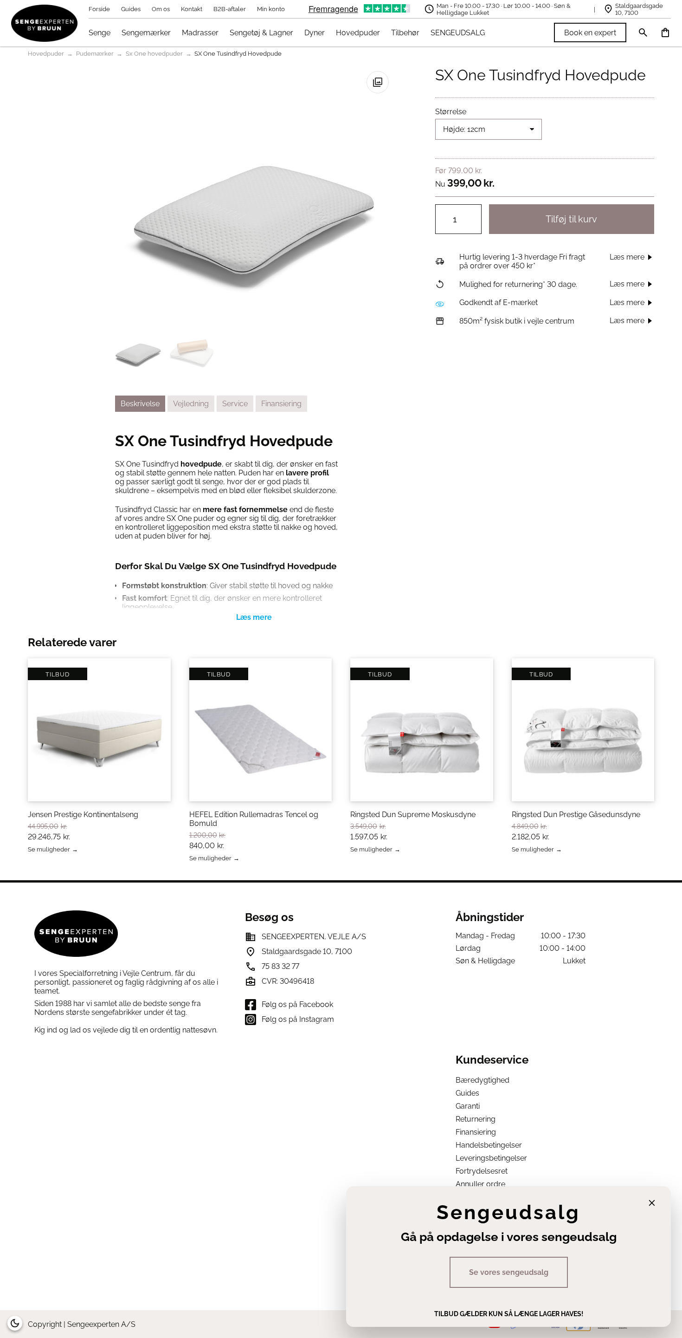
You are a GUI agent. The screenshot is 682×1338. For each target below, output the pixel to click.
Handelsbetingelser (489, 1145)
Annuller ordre (480, 1184)
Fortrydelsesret (482, 1171)
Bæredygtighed (482, 1080)
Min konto (271, 9)
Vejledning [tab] (191, 403)
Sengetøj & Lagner (261, 32)
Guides (131, 9)
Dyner (314, 32)
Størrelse (450, 111)
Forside (99, 9)
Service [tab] (235, 403)
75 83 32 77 (280, 966)
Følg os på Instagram (298, 1019)
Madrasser (200, 32)
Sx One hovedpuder (154, 53)
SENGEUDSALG (458, 32)
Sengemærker (146, 32)
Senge (99, 32)
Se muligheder (49, 850)
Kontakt (191, 9)
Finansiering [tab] (281, 403)
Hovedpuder (358, 32)
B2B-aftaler (229, 9)
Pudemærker (95, 53)
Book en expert (590, 32)
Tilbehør (405, 32)
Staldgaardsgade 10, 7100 (639, 9)
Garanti (468, 1106)
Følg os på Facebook (297, 1004)
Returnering (475, 1119)
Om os (161, 9)
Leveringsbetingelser (491, 1158)
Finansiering (476, 1132)
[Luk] (651, 1203)
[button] (378, 82)
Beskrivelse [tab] (140, 403)
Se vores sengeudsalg (508, 1272)
